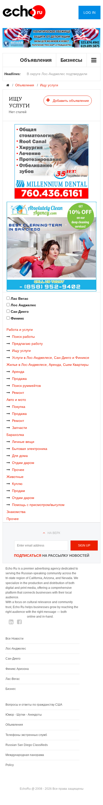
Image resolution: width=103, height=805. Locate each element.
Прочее (18, 470)
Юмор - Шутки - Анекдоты (24, 714)
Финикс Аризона (17, 669)
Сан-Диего (13, 658)
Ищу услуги (49, 85)
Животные (15, 477)
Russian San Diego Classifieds (27, 745)
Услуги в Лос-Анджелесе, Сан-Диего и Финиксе (50, 358)
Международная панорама (25, 755)
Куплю (17, 484)
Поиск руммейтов (26, 386)
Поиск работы (23, 337)
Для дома (20, 456)
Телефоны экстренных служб (26, 735)
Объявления (36, 60)
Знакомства (16, 512)
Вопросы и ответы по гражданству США (34, 704)
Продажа (19, 379)
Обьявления (14, 724)
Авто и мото (16, 400)
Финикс (17, 318)
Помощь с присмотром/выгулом (38, 505)
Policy (10, 765)
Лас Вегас (19, 299)
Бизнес (11, 689)
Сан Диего (20, 312)
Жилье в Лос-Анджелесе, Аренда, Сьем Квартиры (47, 365)
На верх (54, 533)
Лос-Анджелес (16, 648)
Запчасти (19, 428)
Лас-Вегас (13, 679)
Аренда (18, 372)
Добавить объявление (70, 101)
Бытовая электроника (29, 449)
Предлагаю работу (27, 344)
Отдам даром (23, 463)
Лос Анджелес (23, 305)
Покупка (18, 407)
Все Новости (15, 638)
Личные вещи (23, 442)
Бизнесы (71, 60)
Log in (90, 13)
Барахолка (15, 435)
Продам (18, 491)
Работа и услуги (19, 330)
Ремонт (18, 393)
